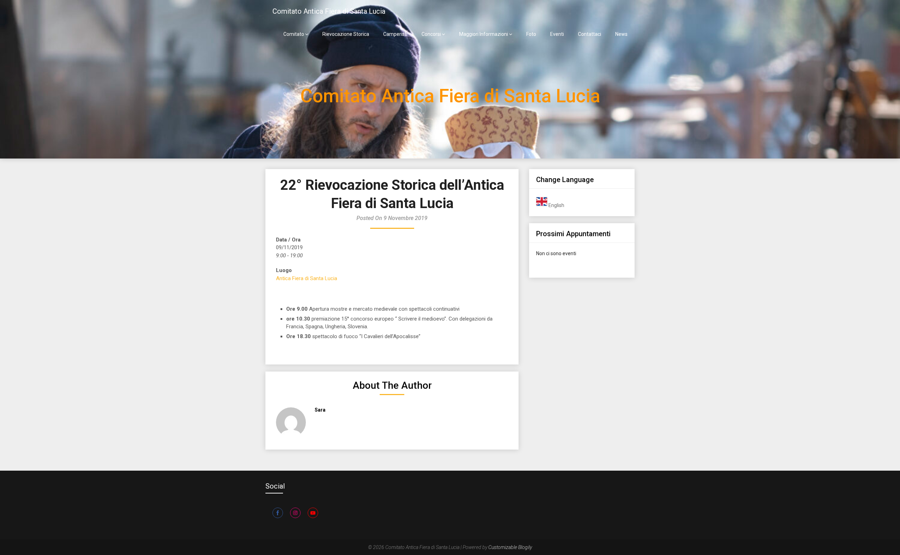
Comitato (293, 34)
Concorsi (431, 34)
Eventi (557, 34)
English (555, 205)
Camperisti (395, 34)
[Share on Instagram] (295, 513)
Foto (531, 34)
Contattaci (589, 34)
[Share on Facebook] (277, 513)
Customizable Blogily (510, 547)
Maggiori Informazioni (483, 34)
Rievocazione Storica (345, 34)
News (621, 34)
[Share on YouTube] (313, 513)
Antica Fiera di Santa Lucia (306, 278)
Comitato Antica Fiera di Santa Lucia (328, 11)
